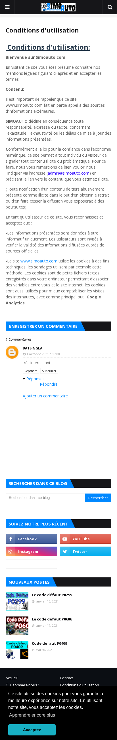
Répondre (30, 371)
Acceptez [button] (32, 729)
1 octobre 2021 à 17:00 (43, 354)
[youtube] (85, 539)
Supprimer (49, 371)
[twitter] (85, 551)
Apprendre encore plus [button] (32, 715)
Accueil (12, 677)
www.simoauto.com (38, 261)
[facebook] (31, 539)
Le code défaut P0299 (52, 594)
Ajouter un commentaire (45, 396)
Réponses (35, 378)
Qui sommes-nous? (22, 685)
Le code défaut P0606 (52, 619)
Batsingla (32, 348)
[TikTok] (31, 564)
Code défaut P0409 (49, 643)
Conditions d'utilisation (79, 685)
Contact (66, 677)
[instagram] (31, 551)
